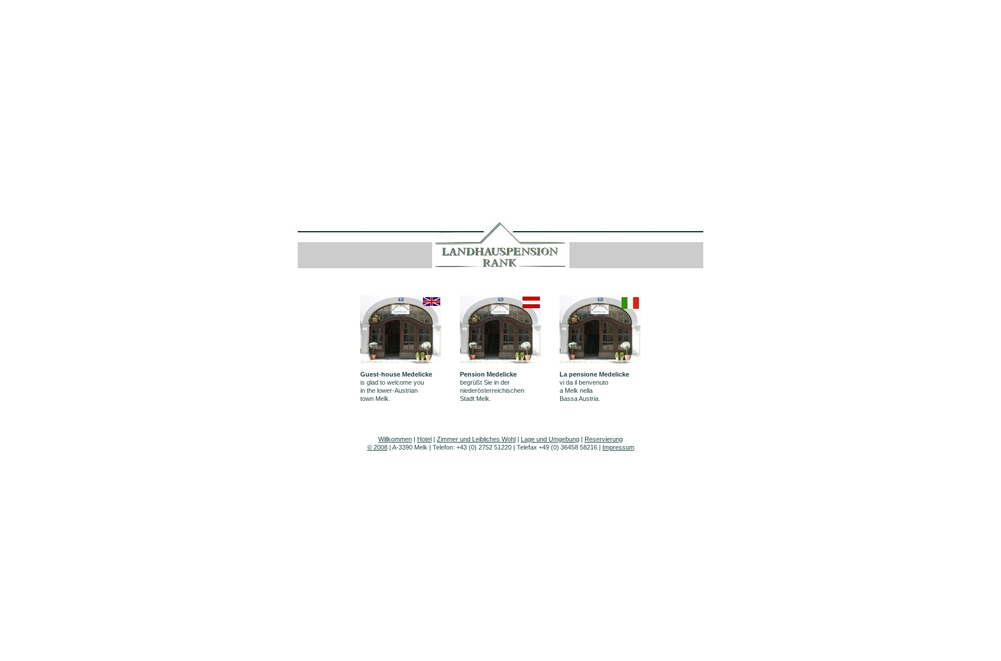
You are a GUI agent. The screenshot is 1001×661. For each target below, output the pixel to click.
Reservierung (603, 439)
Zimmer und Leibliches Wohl (476, 439)
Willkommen (395, 439)
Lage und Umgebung (550, 439)
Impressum (618, 447)
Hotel (424, 439)
